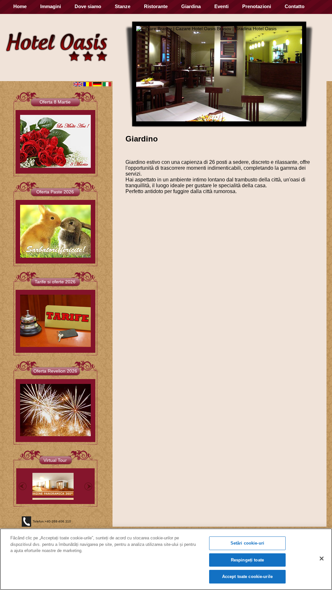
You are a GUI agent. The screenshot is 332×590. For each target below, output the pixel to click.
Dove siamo (88, 6)
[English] (78, 84)
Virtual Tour (55, 460)
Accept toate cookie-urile (247, 576)
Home (20, 6)
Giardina (191, 6)
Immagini (50, 6)
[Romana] (87, 84)
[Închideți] (321, 558)
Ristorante (156, 6)
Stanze (122, 6)
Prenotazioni (256, 6)
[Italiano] (107, 84)
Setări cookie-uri (247, 543)
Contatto (294, 6)
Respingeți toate (247, 560)
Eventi (221, 6)
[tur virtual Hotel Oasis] (50, 484)
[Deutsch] (97, 84)
